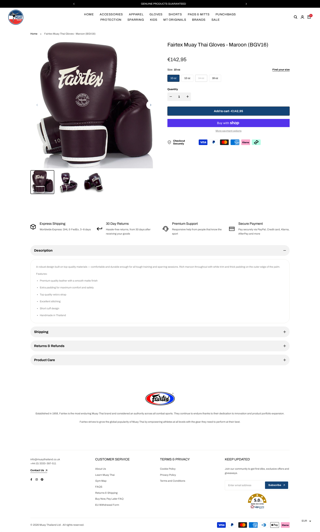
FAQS (98, 486)
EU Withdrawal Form (107, 505)
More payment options (228, 130)
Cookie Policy (168, 468)
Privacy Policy (168, 475)
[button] (257, 501)
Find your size (281, 69)
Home (33, 33)
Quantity (172, 89)
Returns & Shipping (106, 492)
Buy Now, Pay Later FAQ (109, 498)
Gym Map (100, 480)
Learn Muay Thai (105, 475)
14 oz (202, 79)
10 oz (173, 78)
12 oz (187, 78)
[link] (160, 398)
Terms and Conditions (172, 480)
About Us (100, 468)
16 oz (215, 78)
